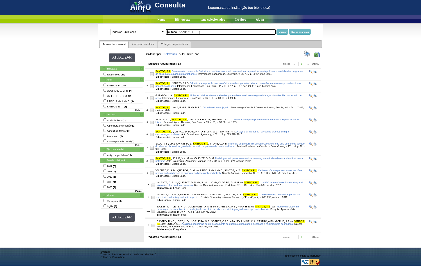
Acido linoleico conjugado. (216, 107)
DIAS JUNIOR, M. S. (180, 143)
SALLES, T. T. (164, 206)
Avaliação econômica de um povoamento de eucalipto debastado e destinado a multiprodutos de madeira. (237, 224)
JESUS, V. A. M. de (183, 158)
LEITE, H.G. (183, 221)
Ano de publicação (116, 160)
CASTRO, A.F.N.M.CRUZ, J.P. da (275, 221)
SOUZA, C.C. (174, 224)
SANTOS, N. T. (228, 131)
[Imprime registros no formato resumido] (306, 56)
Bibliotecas (182, 19)
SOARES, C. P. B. (226, 206)
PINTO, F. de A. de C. (206, 131)
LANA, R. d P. (179, 107)
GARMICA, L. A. (164, 95)
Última (315, 63)
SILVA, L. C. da (209, 182)
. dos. (265, 206)
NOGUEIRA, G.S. (200, 221)
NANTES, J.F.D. (180, 83)
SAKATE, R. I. (162, 119)
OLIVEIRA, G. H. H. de (230, 182)
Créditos (240, 19)
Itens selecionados (212, 19)
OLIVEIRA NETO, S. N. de (202, 206)
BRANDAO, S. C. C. (222, 119)
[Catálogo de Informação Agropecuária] (140, 14)
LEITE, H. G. (179, 206)
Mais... (138, 110)
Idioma (110, 195)
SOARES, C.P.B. (220, 221)
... (294, 63)
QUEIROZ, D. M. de (183, 131)
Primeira (286, 63)
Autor (109, 79)
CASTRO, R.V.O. (166, 221)
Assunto (111, 114)
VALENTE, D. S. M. (204, 158)
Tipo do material (115, 149)
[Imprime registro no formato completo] (315, 72)
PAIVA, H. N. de (245, 206)
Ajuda (260, 19)
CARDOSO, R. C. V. (199, 119)
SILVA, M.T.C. (195, 107)
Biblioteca (112, 68)
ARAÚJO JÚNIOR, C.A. (243, 221)
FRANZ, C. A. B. (218, 143)
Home (161, 19)
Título (190, 54)
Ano (196, 54)
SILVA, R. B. (161, 143)
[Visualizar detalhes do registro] (311, 72)
